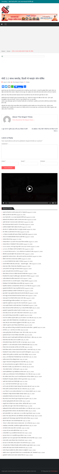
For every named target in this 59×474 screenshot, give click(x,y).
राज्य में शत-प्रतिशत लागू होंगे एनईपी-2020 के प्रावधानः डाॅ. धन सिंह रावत (18, 317)
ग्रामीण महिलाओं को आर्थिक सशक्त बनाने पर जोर (13, 278)
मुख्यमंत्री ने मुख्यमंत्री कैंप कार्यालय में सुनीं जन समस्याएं (14, 310)
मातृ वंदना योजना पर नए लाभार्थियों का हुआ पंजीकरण (13, 435)
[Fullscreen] (55, 203)
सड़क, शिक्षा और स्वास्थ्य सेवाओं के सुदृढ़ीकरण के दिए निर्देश (15, 322)
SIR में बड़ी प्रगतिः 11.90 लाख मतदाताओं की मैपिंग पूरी (14, 217)
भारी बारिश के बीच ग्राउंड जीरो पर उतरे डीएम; (12, 428)
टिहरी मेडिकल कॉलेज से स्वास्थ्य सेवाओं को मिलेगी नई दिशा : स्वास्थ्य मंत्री (18, 349)
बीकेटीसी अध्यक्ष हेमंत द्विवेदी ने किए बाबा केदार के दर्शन (14, 254)
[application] (29, 189)
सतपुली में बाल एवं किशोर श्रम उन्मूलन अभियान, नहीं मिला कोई (15, 403)
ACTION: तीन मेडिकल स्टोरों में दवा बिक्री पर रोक (13, 249)
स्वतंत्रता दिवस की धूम (7, 239)
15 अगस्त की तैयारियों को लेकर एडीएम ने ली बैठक (13, 261)
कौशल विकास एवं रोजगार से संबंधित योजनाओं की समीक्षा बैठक (15, 273)
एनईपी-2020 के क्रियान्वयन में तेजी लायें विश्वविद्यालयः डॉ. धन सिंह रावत (18, 374)
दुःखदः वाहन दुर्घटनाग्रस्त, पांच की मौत (11, 271)
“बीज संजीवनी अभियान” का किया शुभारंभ (11, 369)
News (27, 82)
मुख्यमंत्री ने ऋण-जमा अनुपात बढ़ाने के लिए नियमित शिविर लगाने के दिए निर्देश (18, 438)
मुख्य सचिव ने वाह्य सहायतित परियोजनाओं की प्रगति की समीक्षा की (16, 293)
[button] (29, 189)
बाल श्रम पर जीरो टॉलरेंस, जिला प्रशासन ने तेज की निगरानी (15, 442)
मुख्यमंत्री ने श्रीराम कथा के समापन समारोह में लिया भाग (14, 455)
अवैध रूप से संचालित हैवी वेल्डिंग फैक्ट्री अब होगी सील (14, 236)
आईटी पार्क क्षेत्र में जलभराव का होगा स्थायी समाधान (13, 222)
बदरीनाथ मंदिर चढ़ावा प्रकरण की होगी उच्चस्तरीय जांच (14, 447)
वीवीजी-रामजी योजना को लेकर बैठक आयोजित (12, 259)
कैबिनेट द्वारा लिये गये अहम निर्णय (9, 214)
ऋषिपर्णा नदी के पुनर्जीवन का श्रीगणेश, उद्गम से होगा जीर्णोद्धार (15, 354)
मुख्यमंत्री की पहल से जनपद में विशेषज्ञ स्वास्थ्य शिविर (13, 335)
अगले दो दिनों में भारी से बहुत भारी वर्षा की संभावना (13, 268)
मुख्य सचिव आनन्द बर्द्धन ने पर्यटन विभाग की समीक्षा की (14, 406)
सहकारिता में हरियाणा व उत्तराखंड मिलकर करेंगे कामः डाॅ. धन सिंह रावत (17, 285)
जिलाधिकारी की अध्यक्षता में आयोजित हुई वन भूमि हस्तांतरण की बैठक (16, 276)
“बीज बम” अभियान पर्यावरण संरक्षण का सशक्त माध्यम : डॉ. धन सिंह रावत (17, 423)
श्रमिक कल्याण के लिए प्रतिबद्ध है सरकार (11, 359)
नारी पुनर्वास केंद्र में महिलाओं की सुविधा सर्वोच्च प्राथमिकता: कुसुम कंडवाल (18, 445)
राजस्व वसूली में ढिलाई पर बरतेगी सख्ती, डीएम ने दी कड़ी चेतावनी (16, 305)
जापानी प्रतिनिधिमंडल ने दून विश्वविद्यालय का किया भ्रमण (14, 371)
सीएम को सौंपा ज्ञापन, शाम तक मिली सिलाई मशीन (13, 420)
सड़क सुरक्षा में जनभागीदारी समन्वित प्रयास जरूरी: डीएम (14, 298)
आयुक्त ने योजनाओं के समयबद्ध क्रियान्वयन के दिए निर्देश (14, 362)
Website (42, 161)
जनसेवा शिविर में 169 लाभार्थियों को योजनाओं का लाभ (14, 433)
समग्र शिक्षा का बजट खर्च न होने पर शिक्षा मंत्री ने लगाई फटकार (16, 312)
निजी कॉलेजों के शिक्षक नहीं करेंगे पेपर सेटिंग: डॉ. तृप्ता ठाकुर (15, 342)
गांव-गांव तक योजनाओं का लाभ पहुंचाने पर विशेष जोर (13, 364)
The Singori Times (18, 82)
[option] (22, 2)
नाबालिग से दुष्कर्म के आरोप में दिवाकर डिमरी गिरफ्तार (13, 325)
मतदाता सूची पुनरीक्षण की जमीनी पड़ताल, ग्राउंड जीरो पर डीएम (15, 332)
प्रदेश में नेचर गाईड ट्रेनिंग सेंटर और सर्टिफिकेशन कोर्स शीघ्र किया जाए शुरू (18, 415)
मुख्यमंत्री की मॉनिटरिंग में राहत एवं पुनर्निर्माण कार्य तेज (14, 288)
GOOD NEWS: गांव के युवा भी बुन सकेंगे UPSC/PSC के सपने (16, 246)
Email (23, 161)
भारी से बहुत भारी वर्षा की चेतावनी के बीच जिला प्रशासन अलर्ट (15, 295)
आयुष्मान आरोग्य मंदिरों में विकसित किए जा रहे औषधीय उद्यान (15, 320)
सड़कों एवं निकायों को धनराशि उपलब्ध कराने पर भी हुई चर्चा (15, 212)
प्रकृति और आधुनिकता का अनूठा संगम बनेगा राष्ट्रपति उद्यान (15, 303)
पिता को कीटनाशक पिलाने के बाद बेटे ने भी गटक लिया (13, 224)
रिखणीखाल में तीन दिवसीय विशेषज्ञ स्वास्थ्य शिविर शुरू (13, 283)
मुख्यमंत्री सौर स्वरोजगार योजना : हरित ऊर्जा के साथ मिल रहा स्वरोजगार (17, 256)
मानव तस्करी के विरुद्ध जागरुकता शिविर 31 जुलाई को (13, 315)
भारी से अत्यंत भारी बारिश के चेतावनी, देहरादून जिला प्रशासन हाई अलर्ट (17, 386)
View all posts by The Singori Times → (23, 120)
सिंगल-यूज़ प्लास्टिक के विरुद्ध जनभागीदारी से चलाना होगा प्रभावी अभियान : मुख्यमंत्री (20, 327)
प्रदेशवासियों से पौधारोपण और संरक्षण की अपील (12, 396)
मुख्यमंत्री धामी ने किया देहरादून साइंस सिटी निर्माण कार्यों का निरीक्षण (16, 418)
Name (4, 161)
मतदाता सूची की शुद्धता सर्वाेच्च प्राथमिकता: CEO (13, 300)
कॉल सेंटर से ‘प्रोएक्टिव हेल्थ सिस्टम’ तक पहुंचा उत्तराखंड (14, 229)
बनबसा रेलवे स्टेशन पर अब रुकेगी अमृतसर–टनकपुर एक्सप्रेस (15, 281)
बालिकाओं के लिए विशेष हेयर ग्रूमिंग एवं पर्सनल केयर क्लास (22, 1)
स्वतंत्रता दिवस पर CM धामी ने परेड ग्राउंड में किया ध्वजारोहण (15, 241)
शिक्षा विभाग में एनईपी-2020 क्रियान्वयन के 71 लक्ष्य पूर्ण (14, 366)
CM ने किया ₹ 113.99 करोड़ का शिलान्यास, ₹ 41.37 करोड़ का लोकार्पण (18, 391)
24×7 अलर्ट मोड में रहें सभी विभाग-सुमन (11, 384)
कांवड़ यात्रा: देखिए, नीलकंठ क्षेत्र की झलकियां (12, 266)
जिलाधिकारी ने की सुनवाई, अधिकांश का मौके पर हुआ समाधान (15, 379)
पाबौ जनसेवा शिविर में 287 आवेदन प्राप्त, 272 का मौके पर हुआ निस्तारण (17, 413)
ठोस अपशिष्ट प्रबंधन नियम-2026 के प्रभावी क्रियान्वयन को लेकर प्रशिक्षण (18, 376)
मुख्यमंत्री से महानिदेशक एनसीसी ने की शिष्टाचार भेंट (13, 290)
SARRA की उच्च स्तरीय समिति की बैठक (11, 430)
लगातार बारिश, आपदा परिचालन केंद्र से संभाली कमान (13, 440)
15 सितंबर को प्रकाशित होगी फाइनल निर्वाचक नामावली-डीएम (15, 234)
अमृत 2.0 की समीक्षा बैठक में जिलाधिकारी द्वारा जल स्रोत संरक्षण (16, 357)
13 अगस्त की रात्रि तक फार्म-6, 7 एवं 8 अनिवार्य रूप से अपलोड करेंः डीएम (18, 251)
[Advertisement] (29, 39)
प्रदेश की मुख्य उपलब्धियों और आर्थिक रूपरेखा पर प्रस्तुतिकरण (15, 450)
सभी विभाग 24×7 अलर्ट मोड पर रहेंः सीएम (11, 330)
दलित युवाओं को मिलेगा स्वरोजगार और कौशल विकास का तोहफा (15, 411)
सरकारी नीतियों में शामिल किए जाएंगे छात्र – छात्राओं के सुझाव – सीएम (17, 263)
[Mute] (53, 203)
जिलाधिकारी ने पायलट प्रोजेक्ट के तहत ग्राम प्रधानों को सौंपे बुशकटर (17, 352)
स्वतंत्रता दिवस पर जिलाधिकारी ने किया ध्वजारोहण (13, 244)
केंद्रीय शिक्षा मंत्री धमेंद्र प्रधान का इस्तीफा (12, 339)
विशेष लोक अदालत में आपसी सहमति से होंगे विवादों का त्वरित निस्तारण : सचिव (18, 337)
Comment (5, 143)
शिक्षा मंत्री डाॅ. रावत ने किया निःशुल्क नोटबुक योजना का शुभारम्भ (16, 398)
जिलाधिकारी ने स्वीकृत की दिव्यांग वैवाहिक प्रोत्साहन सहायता (15, 393)
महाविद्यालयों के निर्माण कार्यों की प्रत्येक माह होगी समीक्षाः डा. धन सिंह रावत (17, 408)
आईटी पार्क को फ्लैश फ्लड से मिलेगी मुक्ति (11, 381)
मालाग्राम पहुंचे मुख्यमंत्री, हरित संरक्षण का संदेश (12, 401)
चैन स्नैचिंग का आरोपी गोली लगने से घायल (11, 232)
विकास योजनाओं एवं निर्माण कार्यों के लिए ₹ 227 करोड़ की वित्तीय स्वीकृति (17, 308)
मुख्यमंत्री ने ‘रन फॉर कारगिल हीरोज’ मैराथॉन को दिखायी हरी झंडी (16, 344)
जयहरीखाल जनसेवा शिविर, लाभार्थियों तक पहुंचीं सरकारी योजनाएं (16, 425)
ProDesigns (54, 471)
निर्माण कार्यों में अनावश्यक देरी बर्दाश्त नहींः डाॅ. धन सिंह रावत (15, 388)
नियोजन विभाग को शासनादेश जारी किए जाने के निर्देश (13, 347)
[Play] (3, 203)
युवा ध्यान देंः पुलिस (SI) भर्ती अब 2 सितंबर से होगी (15, 129)
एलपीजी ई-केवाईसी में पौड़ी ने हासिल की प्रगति (12, 227)
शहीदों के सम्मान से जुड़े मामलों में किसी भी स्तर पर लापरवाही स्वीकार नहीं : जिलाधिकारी (20, 452)
